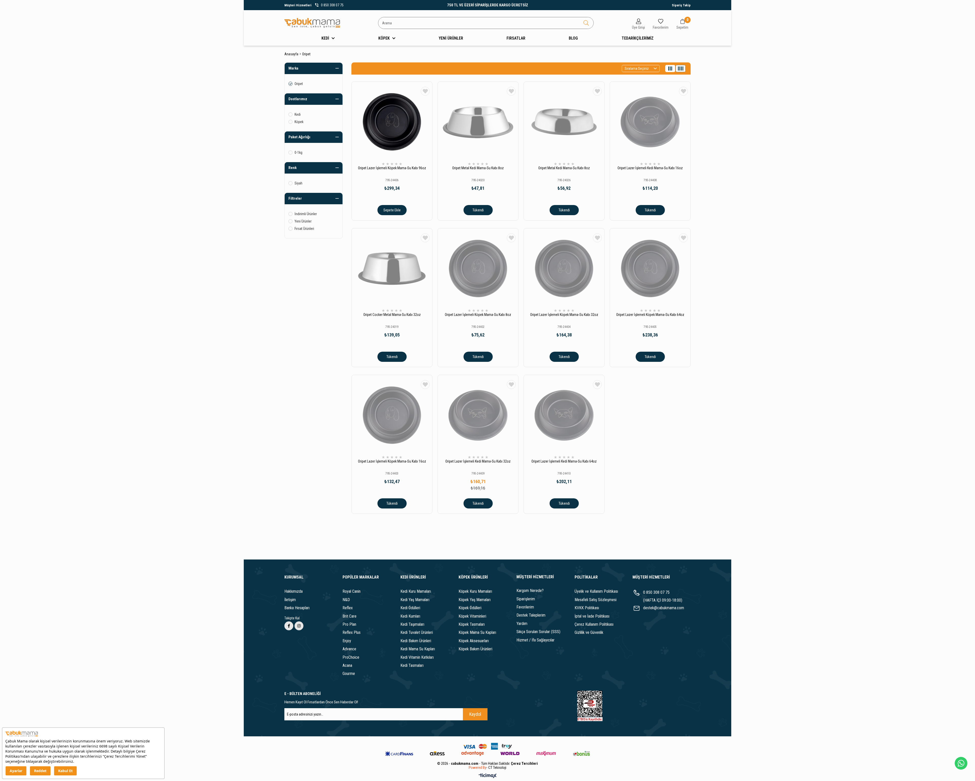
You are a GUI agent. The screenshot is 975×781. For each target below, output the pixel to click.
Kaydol (475, 714)
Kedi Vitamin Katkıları (417, 657)
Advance (349, 649)
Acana (347, 665)
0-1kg (298, 152)
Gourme (349, 673)
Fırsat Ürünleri (304, 229)
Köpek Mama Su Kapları (477, 632)
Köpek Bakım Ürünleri (475, 649)
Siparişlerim (525, 599)
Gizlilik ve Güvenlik (589, 632)
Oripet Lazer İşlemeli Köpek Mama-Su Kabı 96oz (392, 168)
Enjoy (347, 640)
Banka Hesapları (297, 607)
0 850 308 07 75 (656, 592)
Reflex (348, 607)
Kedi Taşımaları (412, 624)
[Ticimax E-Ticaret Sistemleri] (488, 776)
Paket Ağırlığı (299, 137)
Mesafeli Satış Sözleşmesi (595, 599)
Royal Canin (352, 591)
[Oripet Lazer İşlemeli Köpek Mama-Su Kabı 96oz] (392, 122)
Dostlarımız (297, 99)
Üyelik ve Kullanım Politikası (596, 591)
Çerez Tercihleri (524, 763)
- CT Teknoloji (496, 768)
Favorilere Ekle (425, 91)
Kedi (298, 114)
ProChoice (351, 657)
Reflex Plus (352, 632)
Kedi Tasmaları (412, 665)
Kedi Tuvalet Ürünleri (416, 632)
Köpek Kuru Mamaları (475, 591)
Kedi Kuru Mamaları (415, 591)
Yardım (521, 623)
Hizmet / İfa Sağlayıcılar (535, 640)
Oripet (299, 84)
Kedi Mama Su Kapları (417, 649)
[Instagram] (299, 625)
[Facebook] (288, 625)
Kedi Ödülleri (410, 607)
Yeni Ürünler (303, 221)
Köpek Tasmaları (472, 624)
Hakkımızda (293, 591)
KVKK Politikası (587, 607)
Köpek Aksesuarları (474, 640)
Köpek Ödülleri (470, 607)
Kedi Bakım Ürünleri (415, 640)
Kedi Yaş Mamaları (414, 599)
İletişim (290, 599)
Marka (293, 68)
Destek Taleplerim (530, 615)
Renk (292, 167)
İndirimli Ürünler (306, 214)
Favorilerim (525, 607)
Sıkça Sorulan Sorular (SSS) (538, 631)
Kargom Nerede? (530, 590)
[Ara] (586, 23)
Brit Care (349, 616)
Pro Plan (349, 624)
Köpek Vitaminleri (472, 616)
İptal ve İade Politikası (592, 616)
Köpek (299, 122)
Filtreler (295, 198)
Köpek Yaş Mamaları (475, 599)
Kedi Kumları (410, 616)
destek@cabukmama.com (663, 607)
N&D (346, 599)
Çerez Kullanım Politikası (594, 624)
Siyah (298, 183)
